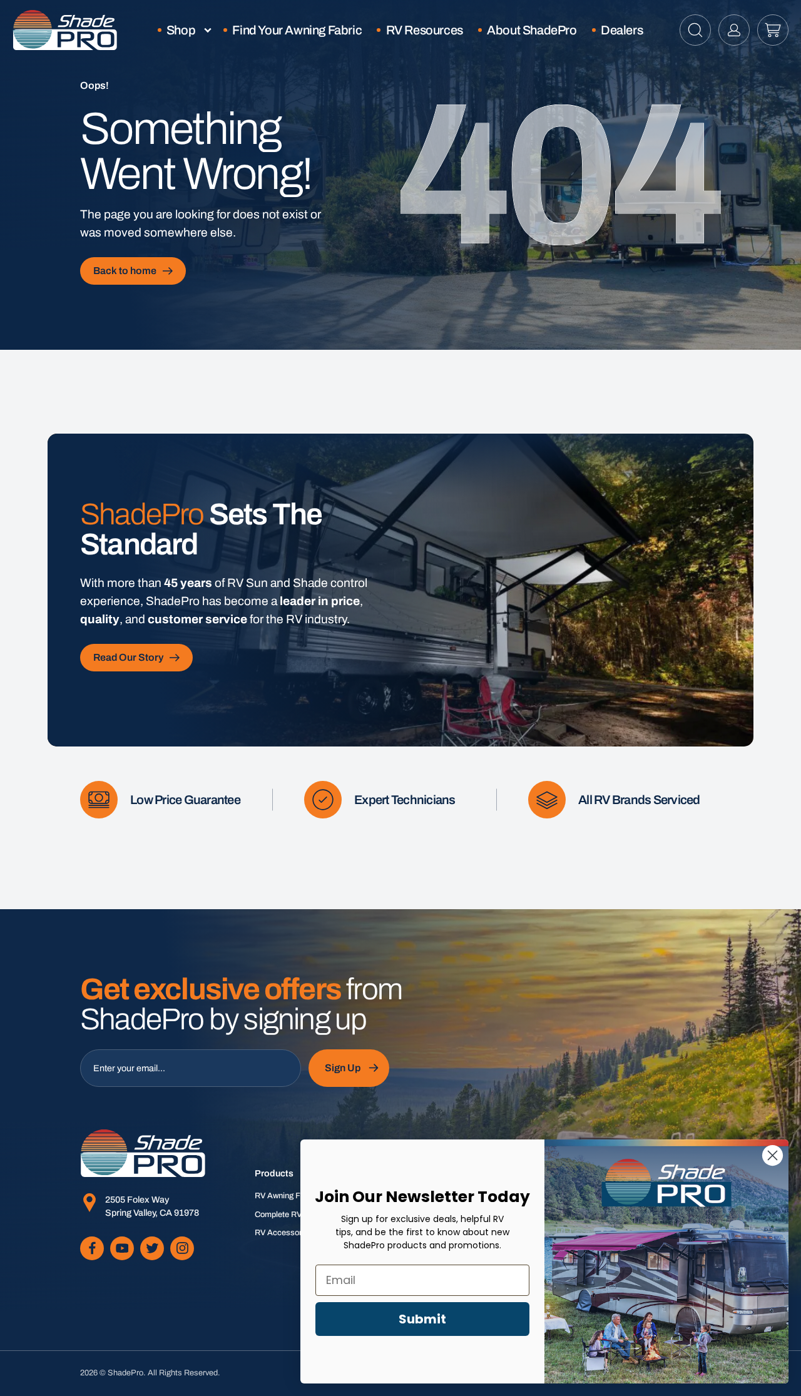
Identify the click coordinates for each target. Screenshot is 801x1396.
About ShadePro (531, 30)
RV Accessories (283, 1232)
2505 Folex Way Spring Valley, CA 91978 (152, 1206)
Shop (180, 30)
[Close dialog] (772, 1155)
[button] (695, 30)
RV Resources (424, 30)
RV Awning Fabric (286, 1195)
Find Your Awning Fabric (297, 30)
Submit (422, 1319)
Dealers (622, 30)
